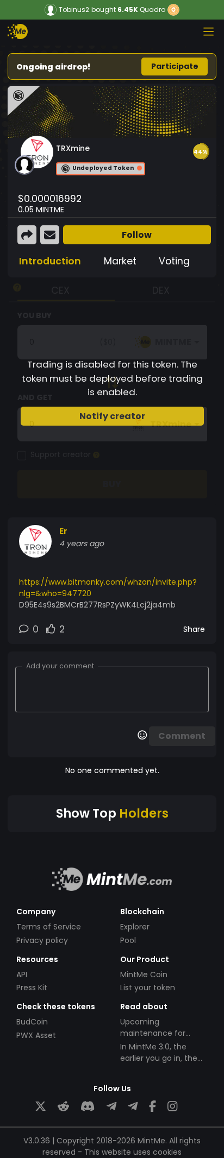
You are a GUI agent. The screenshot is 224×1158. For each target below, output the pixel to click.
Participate (174, 66)
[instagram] (172, 1107)
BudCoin (32, 1021)
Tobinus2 (74, 9)
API (21, 974)
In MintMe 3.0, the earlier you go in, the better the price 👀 (158, 1058)
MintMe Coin (143, 974)
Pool (128, 940)
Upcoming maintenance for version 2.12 (152, 1033)
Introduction (50, 261)
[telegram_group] (111, 1107)
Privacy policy (42, 940)
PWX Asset (36, 1035)
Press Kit (31, 987)
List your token (147, 987)
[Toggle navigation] (208, 31)
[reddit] (63, 1107)
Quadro (152, 9)
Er (63, 531)
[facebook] (152, 1107)
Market (120, 261)
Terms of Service (48, 926)
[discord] (87, 1107)
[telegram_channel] (133, 1107)
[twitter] (40, 1107)
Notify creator (112, 416)
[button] (200, 151)
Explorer (135, 926)
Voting (174, 261)
